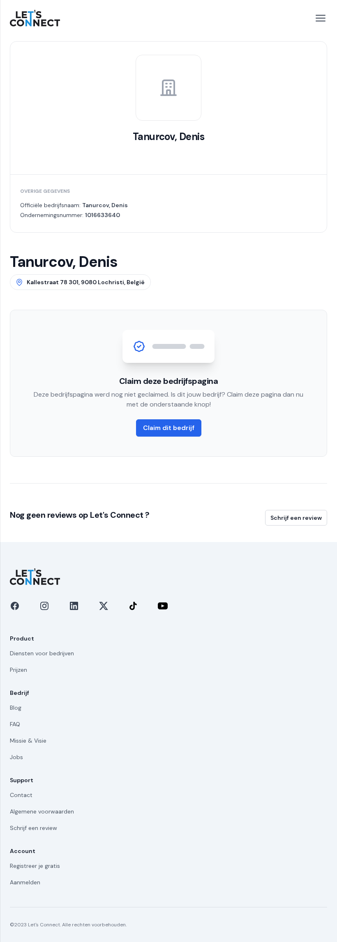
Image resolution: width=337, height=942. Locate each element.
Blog (15, 707)
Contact (21, 795)
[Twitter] (103, 606)
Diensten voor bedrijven (42, 653)
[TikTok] (133, 606)
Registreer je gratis (35, 866)
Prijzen (18, 669)
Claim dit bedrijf (168, 427)
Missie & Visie (28, 740)
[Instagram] (44, 606)
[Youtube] (163, 606)
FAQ (15, 724)
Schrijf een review (296, 517)
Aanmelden (25, 882)
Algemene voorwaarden (42, 811)
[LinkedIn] (74, 606)
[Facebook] (15, 606)
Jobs (16, 757)
